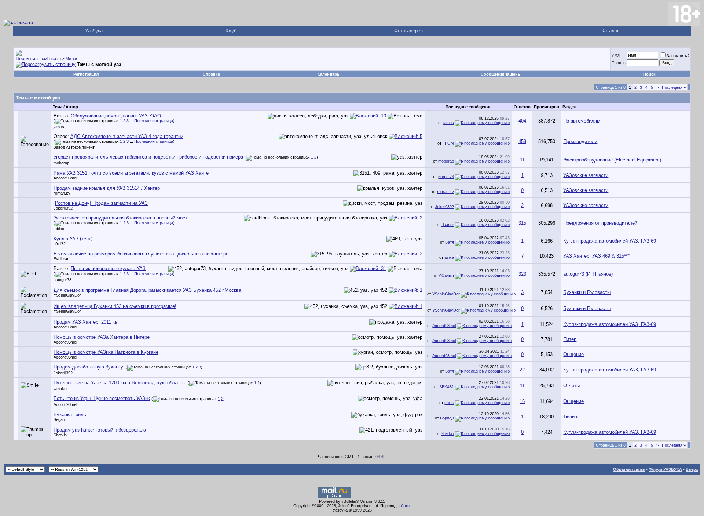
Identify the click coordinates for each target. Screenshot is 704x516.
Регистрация (86, 74)
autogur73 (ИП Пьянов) (588, 274)
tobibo (59, 228)
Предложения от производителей (600, 223)
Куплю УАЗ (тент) (73, 238)
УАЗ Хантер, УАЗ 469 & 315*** (596, 256)
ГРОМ (448, 143)
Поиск (649, 74)
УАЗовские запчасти (585, 175)
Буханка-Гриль (70, 414)
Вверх (692, 469)
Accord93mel (65, 178)
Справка (211, 74)
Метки (71, 59)
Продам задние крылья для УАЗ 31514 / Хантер (107, 188)
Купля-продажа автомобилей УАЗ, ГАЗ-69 (609, 241)
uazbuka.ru (51, 59)
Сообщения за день (500, 74)
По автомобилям (581, 121)
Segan (59, 419)
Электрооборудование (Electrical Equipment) (612, 160)
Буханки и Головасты (586, 292)
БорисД (447, 418)
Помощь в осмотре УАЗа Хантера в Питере (102, 337)
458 (522, 141)
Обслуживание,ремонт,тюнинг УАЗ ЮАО (116, 116)
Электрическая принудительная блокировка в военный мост (120, 218)
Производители (580, 141)
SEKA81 (446, 387)
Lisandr (447, 224)
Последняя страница (153, 121)
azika (449, 257)
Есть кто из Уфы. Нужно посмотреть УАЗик (102, 398)
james (59, 126)
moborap (61, 163)
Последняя (674, 87)
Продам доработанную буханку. (89, 367)
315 (522, 223)
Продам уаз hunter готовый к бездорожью (100, 430)
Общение (573, 354)
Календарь (329, 74)
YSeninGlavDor (67, 295)
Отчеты (571, 385)
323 (522, 274)
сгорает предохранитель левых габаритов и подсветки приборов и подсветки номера (148, 157)
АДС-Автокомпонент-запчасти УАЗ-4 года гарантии (126, 136)
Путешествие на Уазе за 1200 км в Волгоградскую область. (120, 382)
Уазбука (94, 30)
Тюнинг (571, 416)
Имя (616, 55)
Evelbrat (61, 259)
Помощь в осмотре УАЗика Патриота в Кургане (106, 352)
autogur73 (63, 279)
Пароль (619, 63)
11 (522, 160)
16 (522, 401)
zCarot (405, 506)
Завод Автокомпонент (74, 147)
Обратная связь (629, 469)
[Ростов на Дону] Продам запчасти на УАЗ (101, 203)
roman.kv (62, 193)
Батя (449, 242)
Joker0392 (63, 208)
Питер (569, 339)
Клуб (230, 30)
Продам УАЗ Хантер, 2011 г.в (86, 322)
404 (522, 121)
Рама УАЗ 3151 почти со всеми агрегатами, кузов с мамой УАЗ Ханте (131, 173)
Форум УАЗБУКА (665, 469)
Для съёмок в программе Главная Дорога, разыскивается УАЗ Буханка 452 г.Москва (147, 290)
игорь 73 (446, 176)
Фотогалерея (408, 30)
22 (522, 370)
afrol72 (60, 243)
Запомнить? (678, 56)
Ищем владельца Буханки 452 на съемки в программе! (115, 306)
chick (449, 402)
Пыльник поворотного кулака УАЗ (108, 268)
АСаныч (446, 275)
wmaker (61, 388)
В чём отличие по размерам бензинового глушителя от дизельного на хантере (141, 254)
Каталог (610, 30)
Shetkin (60, 435)
